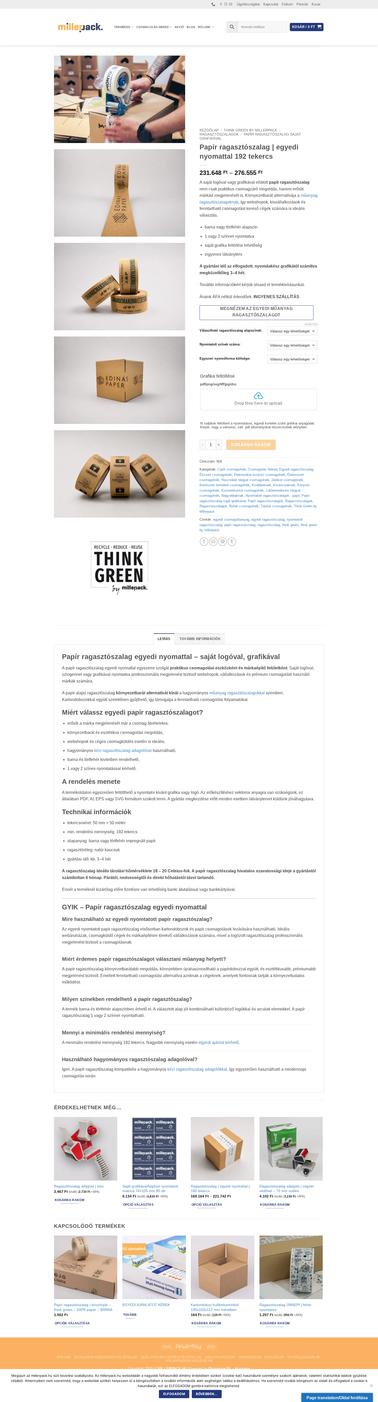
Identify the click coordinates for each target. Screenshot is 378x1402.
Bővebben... (206, 1394)
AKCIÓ (179, 27)
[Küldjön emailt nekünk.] (230, 4)
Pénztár (302, 4)
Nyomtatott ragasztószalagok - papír (273, 496)
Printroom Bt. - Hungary (229, 1368)
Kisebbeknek (261, 485)
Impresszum (250, 1357)
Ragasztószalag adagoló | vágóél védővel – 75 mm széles (286, 1188)
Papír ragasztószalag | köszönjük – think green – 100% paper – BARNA (83, 1307)
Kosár (316, 4)
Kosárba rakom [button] (70, 1200)
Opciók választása (72, 1323)
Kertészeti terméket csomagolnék (225, 485)
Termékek (122, 27)
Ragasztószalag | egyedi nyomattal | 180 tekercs (220, 1188)
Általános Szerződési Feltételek (105, 1357)
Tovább (130, 1314)
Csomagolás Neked (152, 27)
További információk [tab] (199, 639)
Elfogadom (174, 1394)
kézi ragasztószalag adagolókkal (197, 1069)
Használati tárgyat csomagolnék (245, 480)
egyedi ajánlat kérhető (219, 1042)
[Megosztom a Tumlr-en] (232, 541)
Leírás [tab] (164, 639)
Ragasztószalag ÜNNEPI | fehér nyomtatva (285, 1307)
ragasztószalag (268, 525)
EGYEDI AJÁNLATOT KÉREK (146, 1305)
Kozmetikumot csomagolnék (242, 490)
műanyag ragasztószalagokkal (237, 693)
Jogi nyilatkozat (220, 1357)
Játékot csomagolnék (287, 480)
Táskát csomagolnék (276, 506)
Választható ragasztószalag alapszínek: (231, 330)
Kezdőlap (209, 130)
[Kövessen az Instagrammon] (225, 4)
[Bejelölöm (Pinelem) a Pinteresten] (222, 541)
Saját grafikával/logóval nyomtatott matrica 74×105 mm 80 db (150, 1188)
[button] (306, 27)
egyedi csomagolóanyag (231, 519)
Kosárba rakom (251, 444)
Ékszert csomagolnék (216, 475)
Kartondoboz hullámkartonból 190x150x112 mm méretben (215, 1307)
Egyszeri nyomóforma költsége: (225, 358)
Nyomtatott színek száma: (220, 344)
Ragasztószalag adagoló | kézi (79, 1186)
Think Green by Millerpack (250, 130)
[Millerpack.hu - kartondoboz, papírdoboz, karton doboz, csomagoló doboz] (80, 27)
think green (290, 525)
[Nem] (371, 1387)
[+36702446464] (214, 4)
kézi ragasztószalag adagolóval (123, 750)
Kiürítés (311, 324)
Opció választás (138, 1204)
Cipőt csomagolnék (232, 469)
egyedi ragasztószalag (268, 519)
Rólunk (204, 27)
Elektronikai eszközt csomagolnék (259, 475)
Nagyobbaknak (232, 496)
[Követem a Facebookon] (220, 4)
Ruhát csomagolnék (244, 506)
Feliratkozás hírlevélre (189, 1361)
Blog (191, 27)
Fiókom (287, 4)
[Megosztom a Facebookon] (204, 541)
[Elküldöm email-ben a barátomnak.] (213, 541)
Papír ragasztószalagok (265, 501)
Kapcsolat (270, 4)
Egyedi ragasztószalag (296, 469)
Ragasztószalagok (219, 134)
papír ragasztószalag (239, 525)
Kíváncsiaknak (284, 485)
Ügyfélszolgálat (248, 4)
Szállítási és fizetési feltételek (171, 1357)
